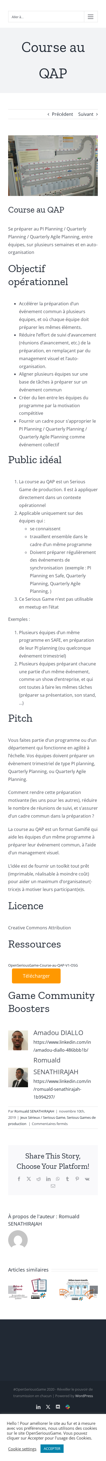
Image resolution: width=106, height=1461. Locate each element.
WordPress (84, 1395)
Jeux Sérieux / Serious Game (42, 1117)
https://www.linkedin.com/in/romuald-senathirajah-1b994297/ (62, 1089)
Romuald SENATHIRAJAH (34, 1111)
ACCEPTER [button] (52, 1448)
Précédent (62, 114)
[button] (12, 1290)
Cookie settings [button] (22, 1448)
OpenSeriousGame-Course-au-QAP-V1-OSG (43, 965)
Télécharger (36, 976)
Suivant (85, 114)
